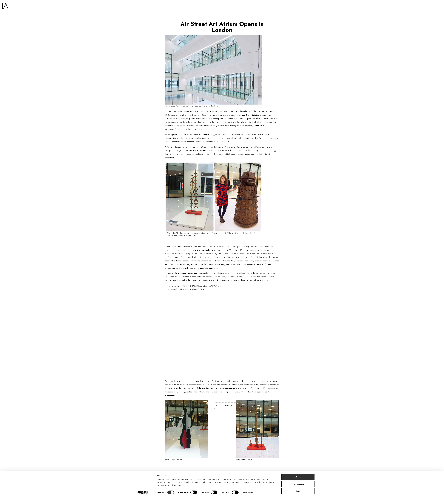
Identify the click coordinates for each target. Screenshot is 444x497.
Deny (298, 491)
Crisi (220, 253)
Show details (248, 492)
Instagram (234, 280)
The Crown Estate (186, 121)
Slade (167, 276)
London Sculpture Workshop (213, 246)
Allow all (298, 477)
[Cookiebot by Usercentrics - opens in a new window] (142, 492)
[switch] (193, 492)
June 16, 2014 (198, 289)
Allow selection (298, 484)
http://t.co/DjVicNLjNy (212, 286)
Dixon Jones (170, 121)
